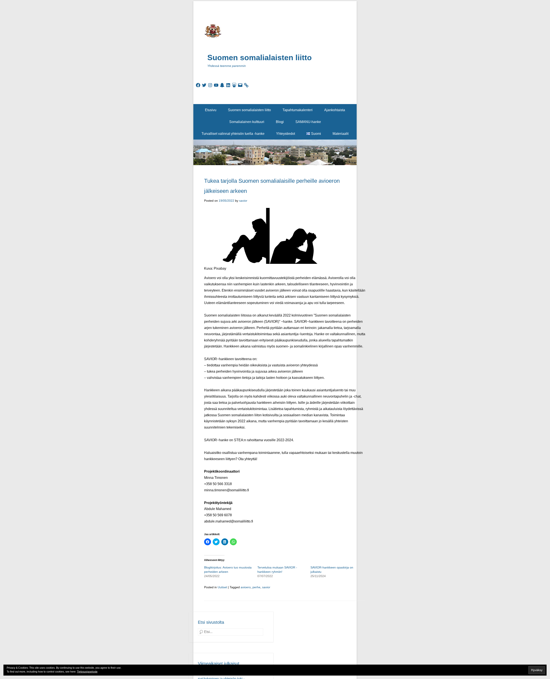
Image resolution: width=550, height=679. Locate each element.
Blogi (280, 122)
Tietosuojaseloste (87, 671)
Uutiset (222, 587)
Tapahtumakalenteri (298, 110)
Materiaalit (340, 133)
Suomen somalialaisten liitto (259, 57)
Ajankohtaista (334, 110)
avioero (246, 587)
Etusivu (210, 110)
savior (243, 200)
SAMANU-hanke (308, 122)
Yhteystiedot (285, 133)
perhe (256, 587)
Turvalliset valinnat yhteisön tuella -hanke (233, 133)
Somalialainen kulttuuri (246, 122)
